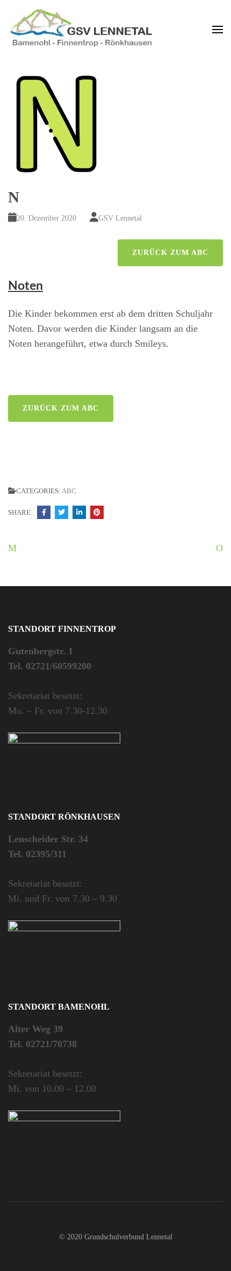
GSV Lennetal (120, 218)
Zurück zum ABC (170, 253)
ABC (69, 491)
